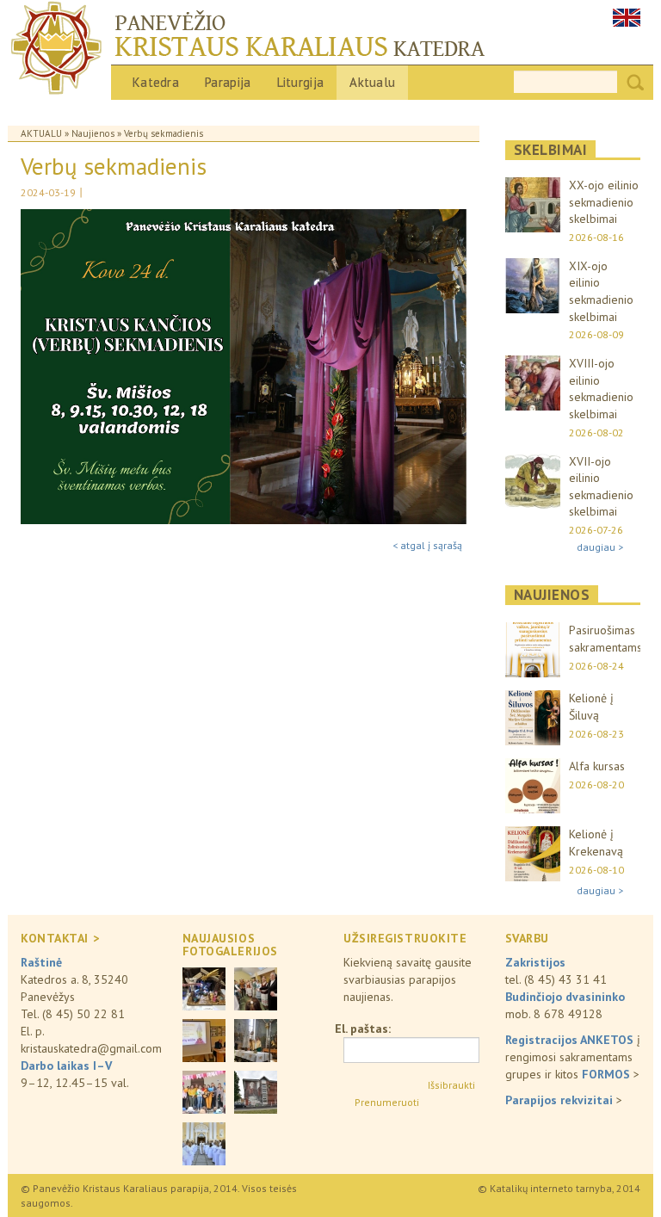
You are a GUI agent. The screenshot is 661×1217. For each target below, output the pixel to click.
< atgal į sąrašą (427, 545)
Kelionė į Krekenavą (596, 842)
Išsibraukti (451, 1084)
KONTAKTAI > (60, 938)
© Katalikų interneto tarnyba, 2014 (559, 1188)
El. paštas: (363, 1028)
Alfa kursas (597, 766)
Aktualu (372, 82)
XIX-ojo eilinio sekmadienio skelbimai (601, 291)
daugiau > (600, 547)
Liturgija (300, 82)
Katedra (156, 82)
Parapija (227, 82)
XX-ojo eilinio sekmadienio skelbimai (604, 201)
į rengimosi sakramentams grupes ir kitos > (572, 1057)
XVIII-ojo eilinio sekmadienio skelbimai (601, 388)
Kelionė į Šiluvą (591, 706)
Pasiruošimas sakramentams (605, 638)
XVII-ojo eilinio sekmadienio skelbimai (601, 487)
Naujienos (92, 133)
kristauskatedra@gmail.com (91, 1048)
